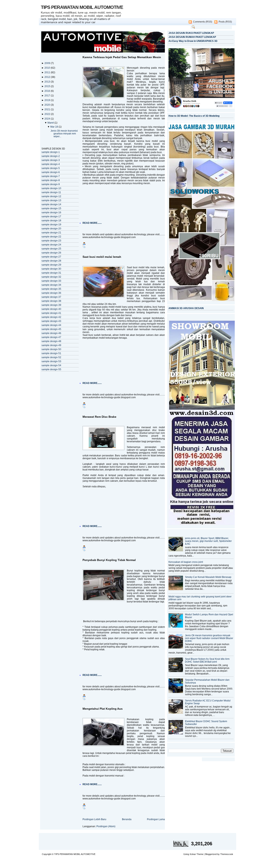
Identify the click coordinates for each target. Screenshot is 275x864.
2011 (47, 72)
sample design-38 (51, 301)
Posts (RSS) (225, 21)
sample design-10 (51, 188)
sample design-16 (51, 212)
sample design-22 (51, 236)
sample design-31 (51, 272)
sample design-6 (50, 172)
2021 (47, 109)
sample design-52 (51, 357)
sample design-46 (51, 333)
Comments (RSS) (202, 21)
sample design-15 (51, 208)
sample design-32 (51, 276)
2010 (47, 67)
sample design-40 (51, 309)
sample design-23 (51, 240)
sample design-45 (51, 329)
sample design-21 (51, 232)
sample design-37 (51, 297)
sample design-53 (51, 361)
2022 (47, 114)
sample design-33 (51, 280)
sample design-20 (51, 228)
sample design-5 (50, 168)
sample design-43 (51, 321)
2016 (47, 91)
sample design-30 (51, 268)
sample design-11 (51, 192)
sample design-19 (51, 224)
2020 (47, 104)
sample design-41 (51, 313)
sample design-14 (51, 204)
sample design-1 (50, 152)
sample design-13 (51, 200)
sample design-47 (51, 337)
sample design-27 (51, 256)
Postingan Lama (156, 819)
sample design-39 (51, 305)
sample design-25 (51, 248)
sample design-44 (51, 325)
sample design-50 (51, 349)
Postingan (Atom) (105, 826)
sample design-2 (50, 156)
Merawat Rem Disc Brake (99, 416)
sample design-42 (51, 317)
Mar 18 (54, 126)
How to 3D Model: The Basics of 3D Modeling (194, 115)
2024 (47, 118)
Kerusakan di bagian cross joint (186, 562)
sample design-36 (51, 293)
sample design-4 (50, 164)
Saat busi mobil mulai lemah (102, 256)
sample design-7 (50, 176)
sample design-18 (51, 220)
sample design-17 (51, 216)
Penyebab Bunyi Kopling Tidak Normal (109, 560)
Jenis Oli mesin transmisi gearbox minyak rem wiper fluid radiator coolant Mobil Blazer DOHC (209, 638)
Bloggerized (211, 854)
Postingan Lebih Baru (94, 819)
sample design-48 (51, 341)
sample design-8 (50, 180)
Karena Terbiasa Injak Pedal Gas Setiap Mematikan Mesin (122, 57)
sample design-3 (50, 160)
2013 (47, 81)
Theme (199, 854)
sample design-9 (50, 184)
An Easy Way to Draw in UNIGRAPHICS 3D (193, 41)
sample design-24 (51, 244)
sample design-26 (51, 252)
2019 (47, 100)
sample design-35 (51, 289)
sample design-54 (51, 365)
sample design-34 (51, 285)
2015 (47, 86)
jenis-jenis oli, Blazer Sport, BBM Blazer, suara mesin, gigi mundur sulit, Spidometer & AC (208, 541)
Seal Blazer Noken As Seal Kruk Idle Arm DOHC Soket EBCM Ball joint (207, 660)
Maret (51, 122)
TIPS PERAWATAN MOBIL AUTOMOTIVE (82, 7)
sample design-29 (51, 264)
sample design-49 (51, 345)
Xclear (193, 854)
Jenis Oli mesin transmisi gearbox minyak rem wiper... (64, 133)
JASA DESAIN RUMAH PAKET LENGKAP (192, 37)
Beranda (126, 819)
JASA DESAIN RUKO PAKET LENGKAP (191, 33)
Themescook (226, 854)
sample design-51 (51, 353)
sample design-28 (51, 260)
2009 (47, 63)
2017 (47, 95)
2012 (47, 77)
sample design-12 (51, 196)
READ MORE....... (92, 223)
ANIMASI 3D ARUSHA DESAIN (186, 308)
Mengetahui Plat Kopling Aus (103, 708)
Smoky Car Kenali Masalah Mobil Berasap (208, 577)
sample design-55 (51, 369)
